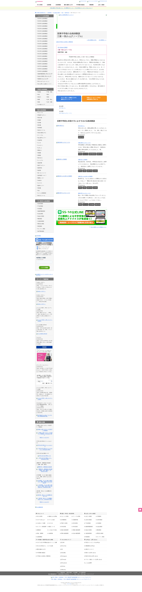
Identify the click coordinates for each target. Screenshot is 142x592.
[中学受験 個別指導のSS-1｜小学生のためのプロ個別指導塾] (39, 1)
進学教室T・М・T (42, 175)
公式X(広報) (63, 552)
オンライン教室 (41, 228)
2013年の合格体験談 (42, 51)
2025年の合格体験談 (42, 21)
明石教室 (40, 226)
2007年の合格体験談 (42, 66)
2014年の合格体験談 (42, 48)
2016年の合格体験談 (42, 43)
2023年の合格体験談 (42, 26)
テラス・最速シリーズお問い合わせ (93, 559)
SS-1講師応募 (82, 572)
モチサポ (51, 523)
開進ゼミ (40, 150)
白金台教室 (40, 213)
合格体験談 (58, 4)
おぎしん (40, 147)
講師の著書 (69, 572)
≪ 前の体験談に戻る (91, 40)
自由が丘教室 (41, 216)
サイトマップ (90, 574)
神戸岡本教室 (41, 231)
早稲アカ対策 (64, 523)
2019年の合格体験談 (42, 36)
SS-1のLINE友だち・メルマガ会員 (45, 545)
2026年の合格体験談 (42, 18)
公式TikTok (62, 566)
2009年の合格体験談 (42, 61)
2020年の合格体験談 (42, 33)
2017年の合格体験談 (42, 41)
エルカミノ (40, 145)
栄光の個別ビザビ (42, 132)
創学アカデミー (41, 165)
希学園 (39, 125)
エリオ (39, 142)
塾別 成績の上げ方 (68, 4)
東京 (48, 94)
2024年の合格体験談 (42, 23)
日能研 (39, 120)
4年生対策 (75, 526)
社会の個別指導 (76, 533)
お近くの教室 (101, 4)
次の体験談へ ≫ (102, 40)
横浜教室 (40, 218)
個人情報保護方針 (52, 574)
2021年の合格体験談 (42, 31)
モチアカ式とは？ (41, 519)
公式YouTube (63, 545)
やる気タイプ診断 (41, 523)
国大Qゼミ (40, 157)
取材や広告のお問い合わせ (91, 556)
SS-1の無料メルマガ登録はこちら (98, 227)
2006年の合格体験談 (42, 68)
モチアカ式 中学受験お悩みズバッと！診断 (47, 542)
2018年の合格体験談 (42, 38)
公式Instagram (63, 556)
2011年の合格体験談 (42, 56)
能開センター (41, 178)
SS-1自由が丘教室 (56, 12)
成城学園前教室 (41, 211)
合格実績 (49, 4)
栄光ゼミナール (41, 130)
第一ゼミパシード (42, 172)
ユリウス (40, 183)
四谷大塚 (40, 117)
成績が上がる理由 (53, 516)
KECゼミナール (41, 195)
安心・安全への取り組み (80, 574)
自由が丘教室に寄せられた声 (44, 76)
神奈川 (39, 97)
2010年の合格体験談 (42, 58)
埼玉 (62, 12)
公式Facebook (63, 562)
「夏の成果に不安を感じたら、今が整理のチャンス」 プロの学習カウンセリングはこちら (70, 8)
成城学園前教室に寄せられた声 (45, 73)
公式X (61, 549)
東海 (48, 97)
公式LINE (62, 542)
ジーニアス (40, 160)
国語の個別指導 (64, 530)
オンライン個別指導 (41, 526)
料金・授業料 (40, 533)
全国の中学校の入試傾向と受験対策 (64, 41)
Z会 (38, 190)
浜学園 (39, 122)
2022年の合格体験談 (42, 28)
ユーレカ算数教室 (42, 193)
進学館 (39, 170)
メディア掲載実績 (61, 572)
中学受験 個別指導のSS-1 (41, 12)
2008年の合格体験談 (42, 63)
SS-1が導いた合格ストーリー (44, 83)
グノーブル (40, 135)
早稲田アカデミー (42, 115)
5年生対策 (63, 526)
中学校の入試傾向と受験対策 (43, 556)
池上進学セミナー (42, 137)
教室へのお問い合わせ (90, 552)
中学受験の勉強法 (80, 4)
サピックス (40, 112)
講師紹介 (39, 530)
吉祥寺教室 (40, 203)
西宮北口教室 (41, 223)
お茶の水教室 (88, 519)
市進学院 (40, 140)
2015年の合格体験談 (42, 46)
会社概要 (75, 572)
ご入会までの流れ (53, 530)
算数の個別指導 (76, 530)
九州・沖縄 (49, 102)
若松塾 (39, 188)
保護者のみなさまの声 (43, 78)
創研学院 (40, 167)
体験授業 (91, 4)
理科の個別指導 (64, 533)
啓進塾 (39, 152)
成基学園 (40, 162)
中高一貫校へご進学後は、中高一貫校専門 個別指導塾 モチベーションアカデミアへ (70, 579)
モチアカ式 (69, 583)
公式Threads (63, 559)
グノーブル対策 (76, 516)
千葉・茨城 (49, 92)
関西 (39, 99)
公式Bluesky (63, 569)
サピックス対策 (64, 516)
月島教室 (99, 516)
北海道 (39, 92)
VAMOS (39, 180)
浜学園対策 (63, 519)
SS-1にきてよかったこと (43, 81)
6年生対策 (75, 523)
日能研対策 (75, 519)
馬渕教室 (40, 127)
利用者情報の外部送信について (65, 574)
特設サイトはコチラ (44, 437)
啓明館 (39, 155)
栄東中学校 (67, 12)
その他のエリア (41, 104)
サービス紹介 (52, 519)
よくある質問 (88, 562)
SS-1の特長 (39, 4)
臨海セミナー (41, 185)
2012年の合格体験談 (42, 53)
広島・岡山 (49, 99)
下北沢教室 (40, 206)
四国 (39, 102)
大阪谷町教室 (41, 221)
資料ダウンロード (89, 549)
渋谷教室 (40, 208)
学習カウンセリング (92, 542)
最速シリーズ (52, 526)
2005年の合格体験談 (42, 71)
